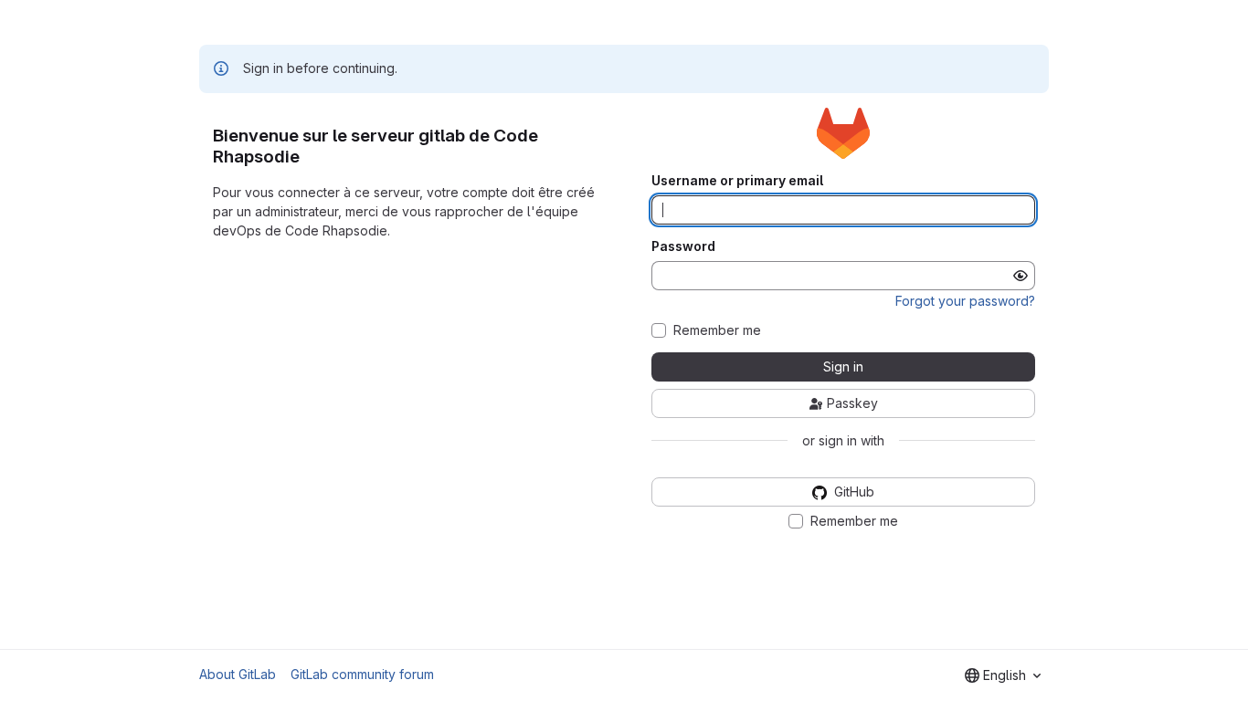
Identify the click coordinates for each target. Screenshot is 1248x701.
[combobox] (1003, 675)
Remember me (717, 330)
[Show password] (1020, 275)
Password (683, 246)
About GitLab (237, 674)
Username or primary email (737, 180)
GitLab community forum (362, 674)
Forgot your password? (965, 301)
